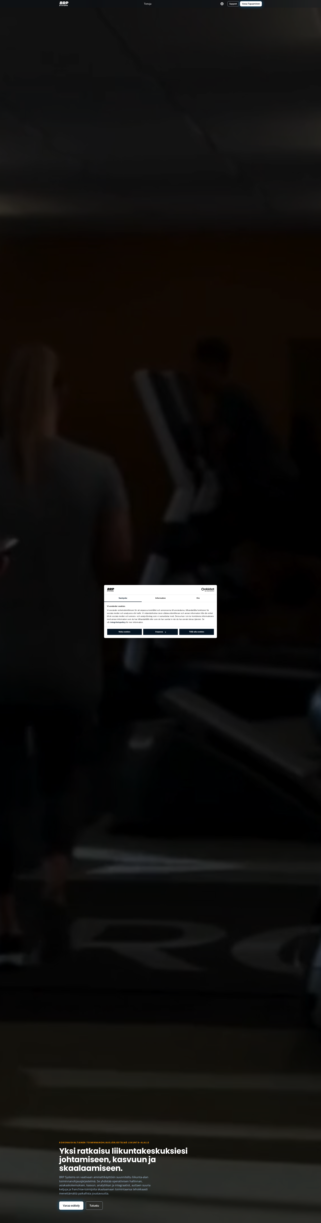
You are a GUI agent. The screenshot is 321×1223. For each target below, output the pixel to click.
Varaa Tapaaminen (251, 3)
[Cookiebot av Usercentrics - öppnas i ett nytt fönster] (203, 590)
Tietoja (147, 3)
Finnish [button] (222, 4)
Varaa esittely (71, 1205)
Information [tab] (160, 598)
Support (233, 3)
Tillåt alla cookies (196, 632)
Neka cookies (124, 632)
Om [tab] (198, 598)
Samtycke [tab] (123, 598)
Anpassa (159, 632)
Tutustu (94, 1205)
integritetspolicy (118, 622)
